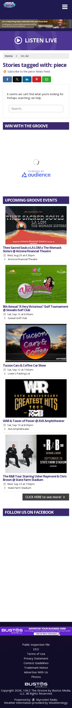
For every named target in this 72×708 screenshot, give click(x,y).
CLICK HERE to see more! (43, 497)
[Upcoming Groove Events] (36, 225)
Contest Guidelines (36, 663)
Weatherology (58, 703)
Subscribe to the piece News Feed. (28, 71)
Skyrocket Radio (46, 699)
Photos (36, 677)
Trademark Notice (36, 667)
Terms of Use (36, 654)
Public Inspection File (36, 644)
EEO (36, 649)
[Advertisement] (36, 23)
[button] (64, 7)
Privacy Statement (36, 658)
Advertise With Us (36, 672)
